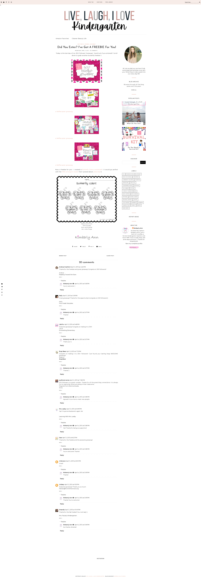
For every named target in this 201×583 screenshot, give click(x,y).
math (135, 191)
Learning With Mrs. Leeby (67, 416)
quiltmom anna (64, 380)
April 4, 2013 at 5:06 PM (82, 283)
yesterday (97, 172)
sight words (126, 202)
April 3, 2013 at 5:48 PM (72, 324)
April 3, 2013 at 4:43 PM (78, 267)
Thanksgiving (130, 174)
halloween (126, 188)
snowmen (140, 202)
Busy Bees (62, 351)
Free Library (109, 2)
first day (132, 182)
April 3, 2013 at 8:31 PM (73, 461)
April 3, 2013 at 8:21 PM (69, 437)
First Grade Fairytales (66, 303)
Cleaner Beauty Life (79, 38)
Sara (60, 437)
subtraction (126, 205)
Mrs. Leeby (62, 409)
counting (137, 179)
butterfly (81, 44)
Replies (63, 280)
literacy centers (127, 191)
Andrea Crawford (64, 267)
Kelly (60, 295)
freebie (87, 44)
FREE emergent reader (70, 172)
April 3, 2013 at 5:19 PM (70, 295)
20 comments (94, 50)
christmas (136, 177)
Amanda (62, 509)
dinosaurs (126, 182)
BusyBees (62, 359)
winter (139, 205)
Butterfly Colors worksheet (92, 169)
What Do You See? (134, 123)
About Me (91, 2)
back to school (127, 177)
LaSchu (61, 324)
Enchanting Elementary (67, 330)
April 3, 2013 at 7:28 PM (77, 380)
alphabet (138, 174)
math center (126, 194)
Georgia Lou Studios (120, 576)
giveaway (93, 44)
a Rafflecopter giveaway (64, 111)
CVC (124, 174)
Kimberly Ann (67, 283)
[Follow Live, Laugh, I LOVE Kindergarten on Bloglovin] (134, 248)
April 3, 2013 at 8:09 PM (74, 409)
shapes (135, 199)
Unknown (62, 461)
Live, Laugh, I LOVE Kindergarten (95, 576)
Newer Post (63, 255)
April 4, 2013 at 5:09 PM (82, 472)
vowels (133, 205)
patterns (125, 196)
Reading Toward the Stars (67, 274)
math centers (134, 194)
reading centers (127, 199)
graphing (136, 185)
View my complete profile (133, 243)
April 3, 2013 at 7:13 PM (73, 351)
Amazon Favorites (62, 38)
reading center (133, 196)
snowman (133, 202)
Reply (60, 277)
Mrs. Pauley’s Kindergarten (68, 515)
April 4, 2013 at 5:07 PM (82, 312)
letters (132, 188)
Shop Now (99, 2)
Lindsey (61, 484)
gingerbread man (127, 185)
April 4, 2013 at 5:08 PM (82, 397)
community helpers (128, 179)
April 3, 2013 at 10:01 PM (72, 509)
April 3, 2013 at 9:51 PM (72, 484)
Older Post (110, 255)
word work (126, 208)
